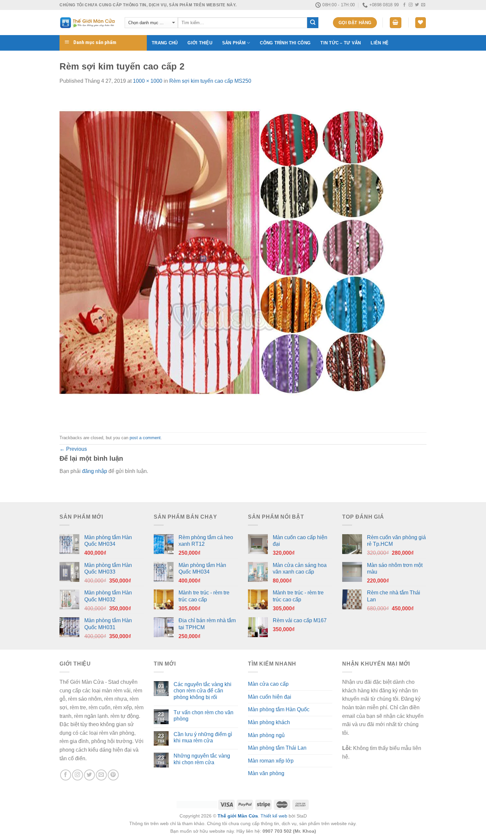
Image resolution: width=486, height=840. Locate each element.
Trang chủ (165, 42)
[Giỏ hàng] (396, 22)
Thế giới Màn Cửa (238, 815)
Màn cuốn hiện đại (269, 697)
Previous (73, 449)
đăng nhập (94, 471)
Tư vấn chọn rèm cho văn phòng (203, 716)
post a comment (145, 437)
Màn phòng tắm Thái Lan (277, 748)
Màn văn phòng (266, 773)
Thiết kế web (274, 815)
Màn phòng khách (269, 722)
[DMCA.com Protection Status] (197, 804)
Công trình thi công (285, 42)
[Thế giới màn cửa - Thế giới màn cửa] (87, 22)
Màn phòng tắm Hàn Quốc (278, 709)
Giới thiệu (199, 42)
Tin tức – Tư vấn (340, 42)
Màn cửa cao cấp (268, 684)
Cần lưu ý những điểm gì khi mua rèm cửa (203, 737)
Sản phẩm (234, 42)
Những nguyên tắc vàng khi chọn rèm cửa (202, 759)
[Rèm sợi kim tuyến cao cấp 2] (225, 258)
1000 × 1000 (147, 81)
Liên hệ (379, 42)
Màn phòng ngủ (266, 735)
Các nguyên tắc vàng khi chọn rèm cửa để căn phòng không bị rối (202, 690)
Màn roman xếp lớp (271, 761)
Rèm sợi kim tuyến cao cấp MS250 (210, 81)
